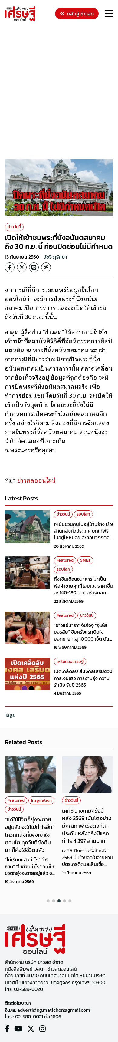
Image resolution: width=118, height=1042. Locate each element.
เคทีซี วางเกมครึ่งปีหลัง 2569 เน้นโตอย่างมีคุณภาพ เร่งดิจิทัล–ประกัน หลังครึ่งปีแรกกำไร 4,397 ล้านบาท (86, 825)
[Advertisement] (59, 91)
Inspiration (41, 800)
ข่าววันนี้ (14, 227)
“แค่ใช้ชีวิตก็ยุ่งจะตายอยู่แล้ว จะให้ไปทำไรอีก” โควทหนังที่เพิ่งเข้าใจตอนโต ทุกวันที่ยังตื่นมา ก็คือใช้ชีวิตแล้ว (29, 834)
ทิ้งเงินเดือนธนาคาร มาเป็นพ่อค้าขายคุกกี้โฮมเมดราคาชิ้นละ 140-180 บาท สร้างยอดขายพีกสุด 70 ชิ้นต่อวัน (83, 589)
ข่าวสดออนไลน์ (36, 480)
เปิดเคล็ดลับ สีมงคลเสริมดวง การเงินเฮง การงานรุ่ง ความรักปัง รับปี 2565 (83, 678)
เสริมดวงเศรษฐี (70, 661)
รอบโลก (83, 514)
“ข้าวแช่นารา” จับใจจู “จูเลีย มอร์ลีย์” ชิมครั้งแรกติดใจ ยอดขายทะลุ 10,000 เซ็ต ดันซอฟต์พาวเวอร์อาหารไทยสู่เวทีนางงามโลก (83, 639)
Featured (65, 560)
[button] (48, 900)
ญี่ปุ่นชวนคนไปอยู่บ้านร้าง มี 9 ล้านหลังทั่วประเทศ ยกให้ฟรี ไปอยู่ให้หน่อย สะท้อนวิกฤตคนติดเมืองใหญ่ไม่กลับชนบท (83, 534)
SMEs (85, 560)
